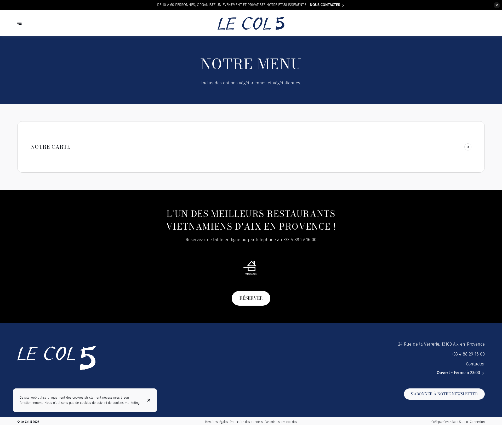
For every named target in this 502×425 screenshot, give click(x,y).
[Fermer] (149, 400)
